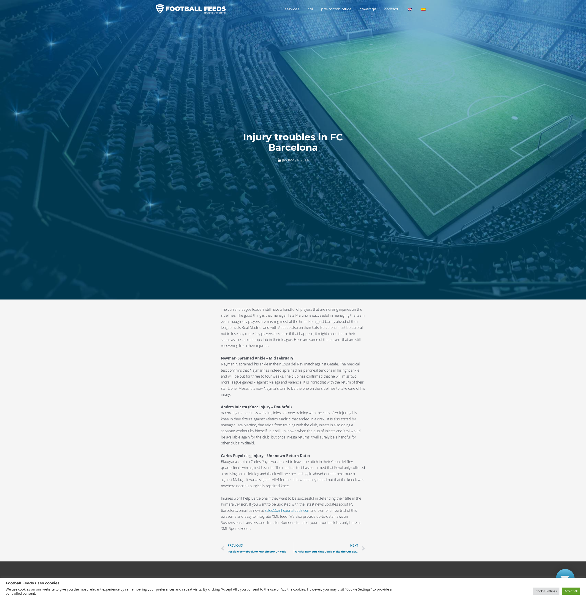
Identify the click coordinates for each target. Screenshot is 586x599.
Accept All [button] (571, 591)
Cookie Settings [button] (546, 591)
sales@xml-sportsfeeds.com (287, 510)
